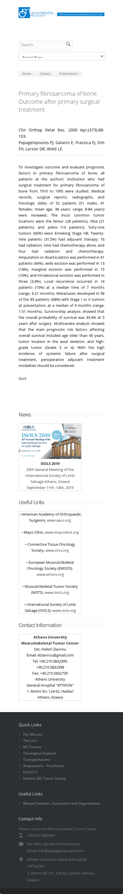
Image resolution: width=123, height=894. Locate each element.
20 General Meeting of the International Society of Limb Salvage (50, 472)
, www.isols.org (63, 610)
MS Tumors (32, 746)
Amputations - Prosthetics (43, 765)
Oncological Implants (39, 753)
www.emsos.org (50, 574)
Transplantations (36, 759)
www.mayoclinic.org (62, 532)
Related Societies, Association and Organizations (61, 803)
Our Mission (32, 734)
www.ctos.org (57, 550)
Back (23, 378)
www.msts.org (57, 592)
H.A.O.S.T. (30, 772)
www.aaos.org (59, 520)
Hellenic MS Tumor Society (44, 778)
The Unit (30, 740)
